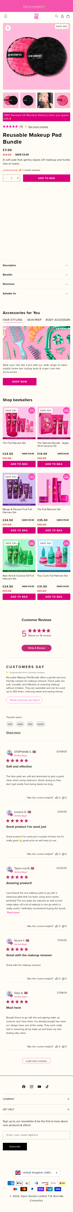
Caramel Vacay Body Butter (41, 224)
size (10, 724)
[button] (6, 16)
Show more (13, 733)
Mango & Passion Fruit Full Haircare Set (17, 511)
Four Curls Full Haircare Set (52, 575)
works (40, 724)
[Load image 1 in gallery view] (11, 100)
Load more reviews (36, 1061)
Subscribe (14, 1146)
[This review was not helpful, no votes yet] (63, 797)
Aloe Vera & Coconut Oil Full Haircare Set (18, 577)
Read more (13, 912)
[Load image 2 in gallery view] (28, 100)
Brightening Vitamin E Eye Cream (14, 224)
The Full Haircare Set (14, 442)
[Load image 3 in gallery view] (45, 100)
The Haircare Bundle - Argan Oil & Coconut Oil (53, 444)
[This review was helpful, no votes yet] (56, 797)
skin (30, 724)
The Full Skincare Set (49, 509)
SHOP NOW (19, 381)
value (20, 724)
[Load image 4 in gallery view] (62, 100)
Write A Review (36, 648)
